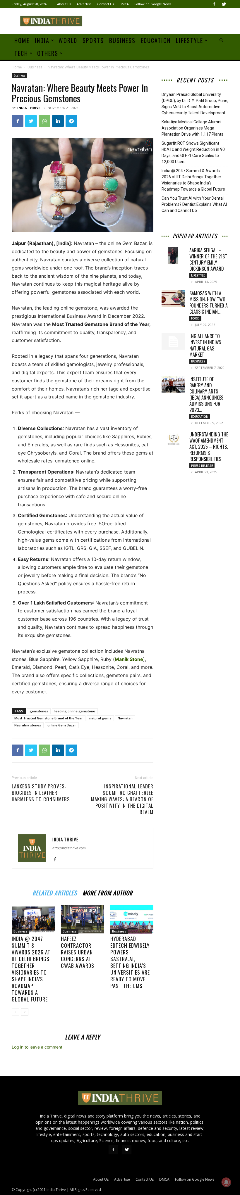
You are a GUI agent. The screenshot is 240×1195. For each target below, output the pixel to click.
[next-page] (24, 1012)
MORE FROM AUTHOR (108, 892)
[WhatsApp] (44, 121)
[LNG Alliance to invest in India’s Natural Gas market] (173, 341)
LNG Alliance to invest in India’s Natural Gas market (205, 345)
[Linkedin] (58, 121)
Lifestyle (189, 40)
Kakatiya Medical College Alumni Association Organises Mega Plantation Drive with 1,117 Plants (192, 128)
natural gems (100, 718)
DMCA (124, 4)
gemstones (39, 711)
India (42, 40)
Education (156, 40)
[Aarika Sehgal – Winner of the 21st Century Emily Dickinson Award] (173, 255)
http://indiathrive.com (69, 848)
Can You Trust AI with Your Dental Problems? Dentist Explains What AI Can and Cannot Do (194, 204)
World (68, 40)
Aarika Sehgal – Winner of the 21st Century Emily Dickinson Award (208, 259)
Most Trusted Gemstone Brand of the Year (48, 718)
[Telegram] (71, 121)
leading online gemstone (74, 711)
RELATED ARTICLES (54, 892)
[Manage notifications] (226, 1182)
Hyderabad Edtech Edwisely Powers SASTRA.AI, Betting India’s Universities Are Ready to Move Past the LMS (130, 962)
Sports (93, 40)
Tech (21, 53)
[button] (221, 40)
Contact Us (105, 4)
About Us (64, 4)
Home (22, 40)
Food (195, 318)
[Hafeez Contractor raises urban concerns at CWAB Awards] (82, 919)
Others (47, 53)
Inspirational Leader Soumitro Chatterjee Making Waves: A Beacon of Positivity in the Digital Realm (122, 799)
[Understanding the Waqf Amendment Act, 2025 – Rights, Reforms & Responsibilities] (173, 439)
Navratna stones (27, 725)
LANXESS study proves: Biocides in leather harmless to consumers (41, 792)
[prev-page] (15, 1012)
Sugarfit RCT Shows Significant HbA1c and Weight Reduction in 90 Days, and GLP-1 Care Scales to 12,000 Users (193, 152)
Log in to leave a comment (37, 1046)
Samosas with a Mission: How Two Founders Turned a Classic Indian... (208, 302)
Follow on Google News (152, 4)
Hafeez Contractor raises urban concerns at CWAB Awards (77, 952)
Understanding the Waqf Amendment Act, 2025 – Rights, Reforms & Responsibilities (208, 446)
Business (122, 40)
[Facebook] (214, 4)
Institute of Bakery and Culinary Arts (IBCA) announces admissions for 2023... (206, 394)
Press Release (202, 466)
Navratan (125, 718)
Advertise (84, 4)
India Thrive (28, 108)
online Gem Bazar (61, 725)
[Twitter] (224, 4)
